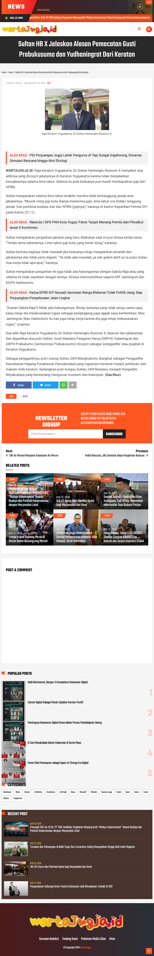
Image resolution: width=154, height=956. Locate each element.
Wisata (6, 798)
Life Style (63, 792)
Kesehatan (51, 792)
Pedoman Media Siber (93, 939)
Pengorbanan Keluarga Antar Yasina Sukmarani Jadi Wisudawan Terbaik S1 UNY (71, 886)
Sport (128, 792)
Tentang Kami (70, 939)
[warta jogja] (77, 931)
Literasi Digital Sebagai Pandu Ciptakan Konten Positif (55, 702)
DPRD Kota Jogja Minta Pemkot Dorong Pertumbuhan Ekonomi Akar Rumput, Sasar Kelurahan (76, 537)
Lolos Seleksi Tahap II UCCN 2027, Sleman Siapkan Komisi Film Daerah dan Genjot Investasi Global (124, 537)
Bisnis (18, 792)
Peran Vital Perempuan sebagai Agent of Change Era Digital (58, 763)
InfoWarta (38, 792)
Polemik (94, 792)
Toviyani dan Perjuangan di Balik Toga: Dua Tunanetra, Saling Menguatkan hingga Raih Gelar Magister (82, 847)
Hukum (27, 792)
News (25, 397)
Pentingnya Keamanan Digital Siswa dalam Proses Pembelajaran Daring (65, 722)
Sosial (119, 792)
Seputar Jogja (106, 792)
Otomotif (83, 792)
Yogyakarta (17, 798)
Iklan (112, 939)
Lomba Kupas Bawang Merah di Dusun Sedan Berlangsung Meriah (28, 539)
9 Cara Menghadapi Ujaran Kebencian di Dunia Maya (54, 743)
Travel (145, 792)
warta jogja (85, 947)
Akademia (7, 792)
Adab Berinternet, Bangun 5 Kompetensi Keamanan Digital (58, 682)
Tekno (136, 792)
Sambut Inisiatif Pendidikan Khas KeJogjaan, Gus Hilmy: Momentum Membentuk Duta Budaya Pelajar (123, 501)
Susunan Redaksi (49, 939)
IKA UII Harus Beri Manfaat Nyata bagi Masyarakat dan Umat (75, 503)
